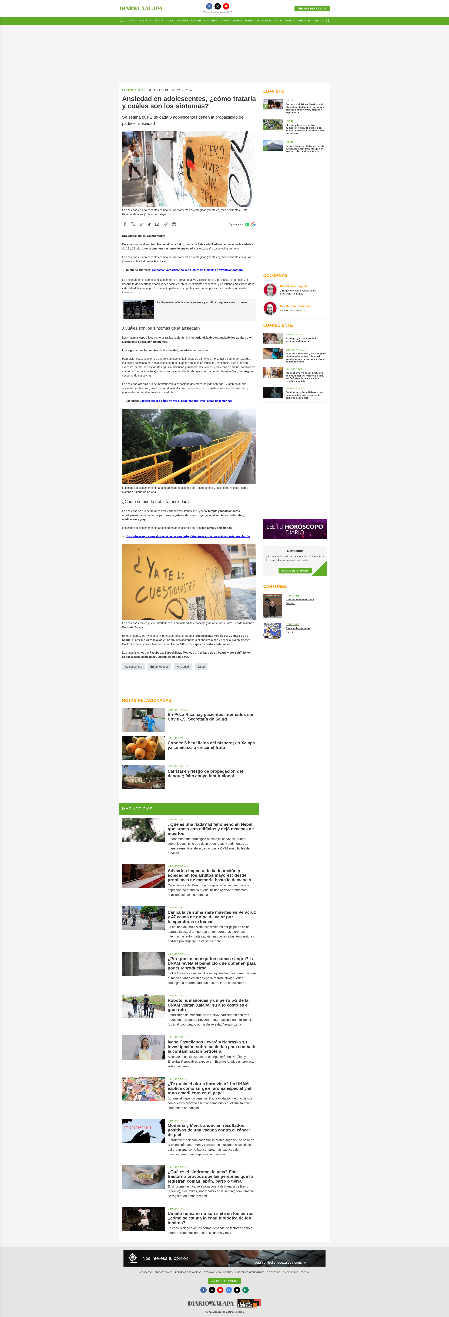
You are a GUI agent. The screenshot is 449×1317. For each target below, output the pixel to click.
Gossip (224, 20)
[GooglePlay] (245, 1290)
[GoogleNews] (229, 1290)
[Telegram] (149, 224)
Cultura (237, 20)
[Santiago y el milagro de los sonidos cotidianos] (273, 338)
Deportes (304, 20)
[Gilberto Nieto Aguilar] (270, 290)
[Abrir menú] (121, 20)
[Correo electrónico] (157, 224)
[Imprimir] (174, 224)
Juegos (318, 20)
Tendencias (252, 20)
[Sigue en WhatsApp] (247, 224)
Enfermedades (159, 666)
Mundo (170, 20)
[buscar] (328, 21)
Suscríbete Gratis (295, 570)
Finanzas (182, 20)
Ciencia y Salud (272, 20)
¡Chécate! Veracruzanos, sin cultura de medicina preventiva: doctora (197, 269)
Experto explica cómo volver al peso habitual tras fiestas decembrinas (185, 400)
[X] (218, 6)
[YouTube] (226, 6)
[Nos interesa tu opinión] (224, 1258)
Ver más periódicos (312, 8)
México (158, 20)
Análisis (196, 20)
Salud (201, 666)
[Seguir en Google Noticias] (253, 224)
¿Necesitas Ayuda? (224, 1281)
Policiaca (145, 20)
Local (132, 20)
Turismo (290, 20)
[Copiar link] (165, 224)
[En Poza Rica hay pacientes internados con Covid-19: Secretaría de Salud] (143, 720)
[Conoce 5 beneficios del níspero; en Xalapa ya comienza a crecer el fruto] (143, 748)
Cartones (210, 20)
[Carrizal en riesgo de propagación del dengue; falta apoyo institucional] (143, 777)
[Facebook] (209, 6)
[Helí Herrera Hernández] (270, 308)
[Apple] (237, 1290)
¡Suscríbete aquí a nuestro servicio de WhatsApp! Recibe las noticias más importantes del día (188, 536)
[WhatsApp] (141, 224)
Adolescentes (133, 666)
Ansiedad (183, 666)
